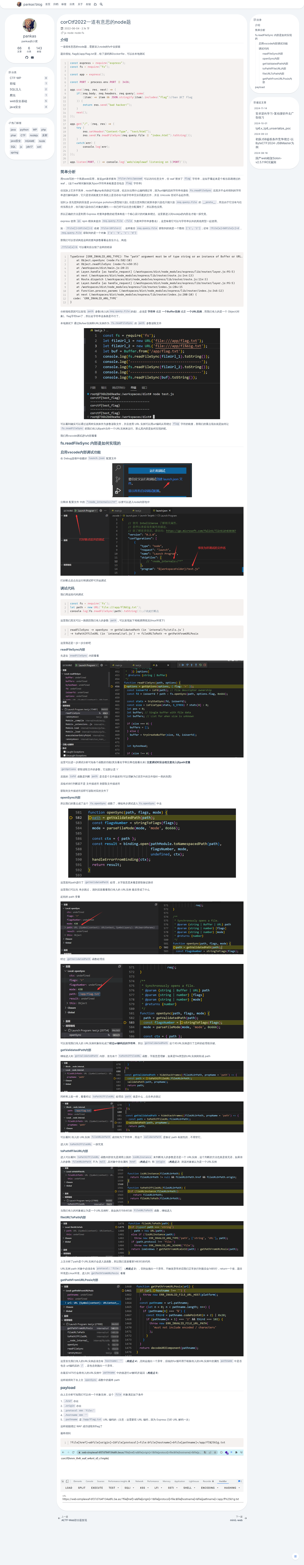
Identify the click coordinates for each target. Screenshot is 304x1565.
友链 (88, 4)
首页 (47, 4)
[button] (295, 1556)
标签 (63, 4)
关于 (80, 4)
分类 (72, 4)
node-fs (79, 32)
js (65, 32)
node (70, 32)
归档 (55, 4)
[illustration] (151, 373)
